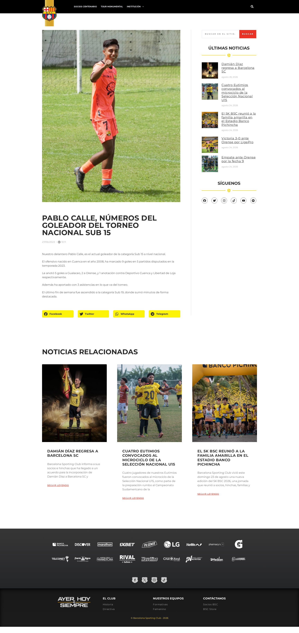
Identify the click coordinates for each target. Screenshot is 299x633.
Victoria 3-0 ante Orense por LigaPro (237, 140)
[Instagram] (224, 200)
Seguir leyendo (58, 485)
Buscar (247, 34)
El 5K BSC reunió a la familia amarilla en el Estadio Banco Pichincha (238, 119)
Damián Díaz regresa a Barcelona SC (238, 67)
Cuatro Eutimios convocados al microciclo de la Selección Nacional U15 (237, 92)
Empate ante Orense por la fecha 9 (238, 159)
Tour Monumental (112, 6)
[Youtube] (243, 200)
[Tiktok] (234, 200)
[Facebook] (205, 200)
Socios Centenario (85, 6)
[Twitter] (214, 200)
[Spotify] (253, 200)
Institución (134, 6)
